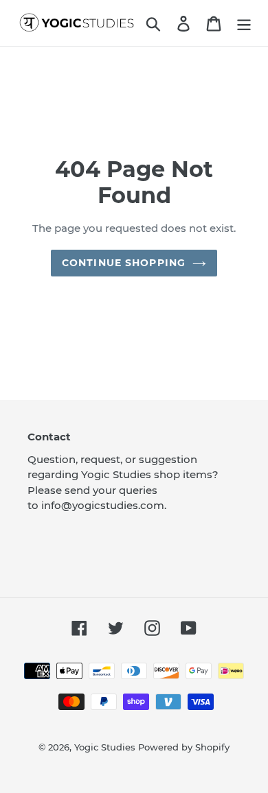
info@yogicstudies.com (102, 505)
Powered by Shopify (184, 747)
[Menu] (244, 23)
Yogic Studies (104, 747)
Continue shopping (124, 263)
